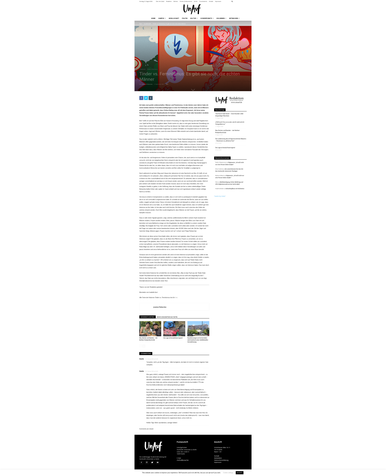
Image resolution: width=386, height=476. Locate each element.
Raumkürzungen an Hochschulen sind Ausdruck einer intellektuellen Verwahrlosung (197, 340)
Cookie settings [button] (228, 472)
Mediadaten (218, 458)
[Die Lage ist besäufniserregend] (174, 328)
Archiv (195, 1)
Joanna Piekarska (147, 84)
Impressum (218, 1)
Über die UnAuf (160, 1)
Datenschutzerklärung (221, 460)
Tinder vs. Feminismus (152, 69)
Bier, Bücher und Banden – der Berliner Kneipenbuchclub (227, 131)
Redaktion (169, 1)
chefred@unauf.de (183, 460)
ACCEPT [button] (239, 472)
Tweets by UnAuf (219, 196)
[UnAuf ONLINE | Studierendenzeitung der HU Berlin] (193, 9)
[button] (232, 1)
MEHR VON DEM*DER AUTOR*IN (167, 317)
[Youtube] (245, 1)
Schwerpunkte (206, 18)
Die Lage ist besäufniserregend (172, 338)
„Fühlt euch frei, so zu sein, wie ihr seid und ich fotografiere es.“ (229, 123)
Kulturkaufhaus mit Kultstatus (235, 188)
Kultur (193, 18)
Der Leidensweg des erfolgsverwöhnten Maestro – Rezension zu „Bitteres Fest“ (230, 140)
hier (176, 297)
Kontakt (211, 1)
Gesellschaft (174, 18)
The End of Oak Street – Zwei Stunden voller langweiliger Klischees (229, 115)
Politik (184, 18)
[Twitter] (241, 1)
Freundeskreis (203, 1)
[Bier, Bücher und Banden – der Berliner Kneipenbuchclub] (150, 328)
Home (153, 18)
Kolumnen (221, 18)
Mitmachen (233, 18)
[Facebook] (235, 1)
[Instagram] (238, 1)
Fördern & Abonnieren (186, 1)
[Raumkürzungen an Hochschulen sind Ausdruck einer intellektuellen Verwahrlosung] (198, 328)
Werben (175, 1)
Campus (161, 18)
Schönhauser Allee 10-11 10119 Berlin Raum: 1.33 (222, 450)
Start (140, 24)
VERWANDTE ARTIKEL (148, 317)
